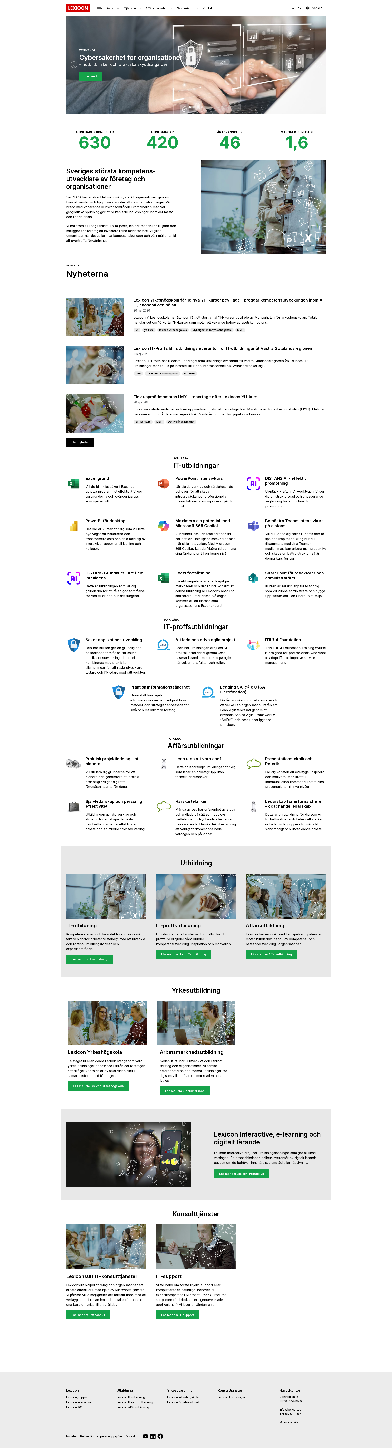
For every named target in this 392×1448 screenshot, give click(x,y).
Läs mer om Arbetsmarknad (185, 1091)
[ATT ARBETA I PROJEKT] (198, 107)
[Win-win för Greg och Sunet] (202, 107)
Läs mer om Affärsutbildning (271, 954)
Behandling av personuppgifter (101, 1436)
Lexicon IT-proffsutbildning (135, 1402)
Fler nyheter (80, 442)
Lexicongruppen (77, 1397)
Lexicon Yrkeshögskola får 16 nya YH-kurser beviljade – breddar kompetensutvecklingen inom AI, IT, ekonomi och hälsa (229, 302)
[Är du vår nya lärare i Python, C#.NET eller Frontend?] (194, 107)
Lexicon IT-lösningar (231, 1397)
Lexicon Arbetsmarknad (183, 1402)
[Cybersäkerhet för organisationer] (190, 107)
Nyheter (71, 1436)
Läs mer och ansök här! (101, 84)
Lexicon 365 (74, 1407)
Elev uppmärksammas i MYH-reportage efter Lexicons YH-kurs (195, 396)
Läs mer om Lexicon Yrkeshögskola (98, 1086)
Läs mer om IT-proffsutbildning (183, 954)
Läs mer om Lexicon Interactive (241, 1173)
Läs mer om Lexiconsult (88, 1315)
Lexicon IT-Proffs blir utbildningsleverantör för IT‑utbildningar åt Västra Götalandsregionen (223, 348)
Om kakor (132, 1436)
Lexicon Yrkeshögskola (183, 1397)
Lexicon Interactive (79, 1402)
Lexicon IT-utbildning (131, 1397)
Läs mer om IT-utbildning (89, 959)
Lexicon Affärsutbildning (133, 1407)
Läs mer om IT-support (177, 1315)
